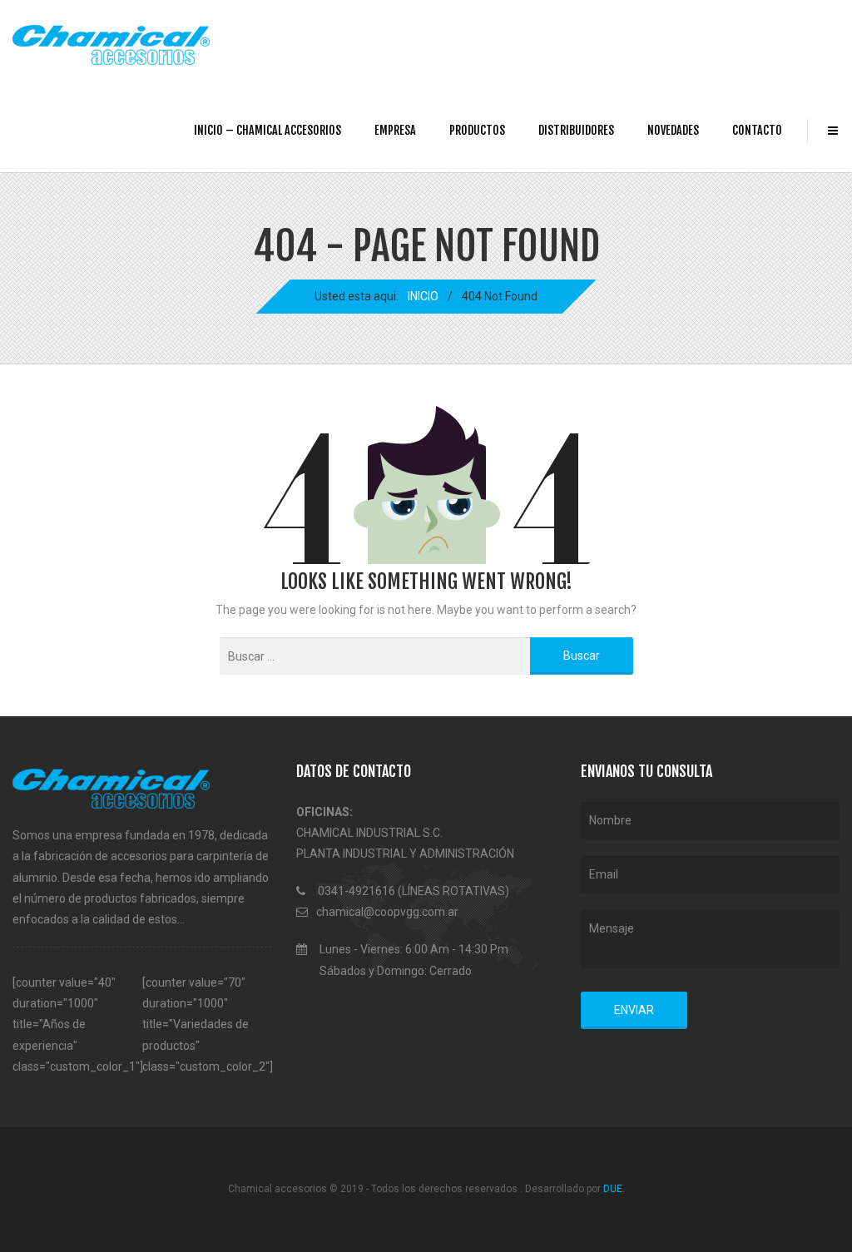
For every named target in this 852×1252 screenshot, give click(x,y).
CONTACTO (757, 130)
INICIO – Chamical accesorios (267, 130)
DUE (612, 1189)
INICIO (423, 296)
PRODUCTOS (477, 130)
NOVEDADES (673, 130)
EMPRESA (395, 130)
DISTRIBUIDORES (576, 130)
